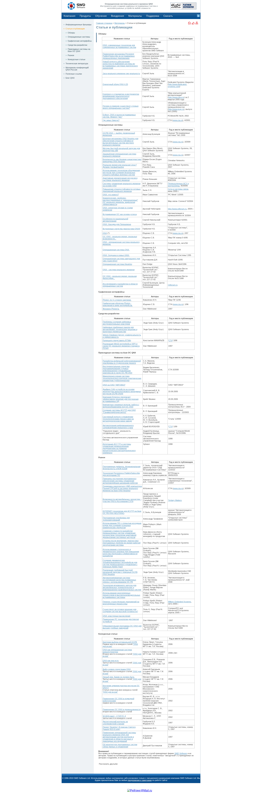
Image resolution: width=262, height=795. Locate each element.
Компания (69, 15)
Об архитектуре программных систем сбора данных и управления (120, 745)
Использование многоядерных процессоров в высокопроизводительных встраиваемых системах (121, 595)
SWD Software (180, 753)
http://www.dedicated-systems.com (177, 85)
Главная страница (104, 23)
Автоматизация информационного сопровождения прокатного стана (118, 426)
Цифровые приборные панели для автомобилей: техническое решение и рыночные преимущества (120, 329)
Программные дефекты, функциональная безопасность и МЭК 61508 (121, 467)
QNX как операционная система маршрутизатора (117, 651)
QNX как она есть (111, 660)
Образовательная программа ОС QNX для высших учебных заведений (122, 627)
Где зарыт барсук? (111, 120)
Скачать (168, 15)
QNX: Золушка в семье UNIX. (116, 255)
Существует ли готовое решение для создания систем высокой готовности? (120, 610)
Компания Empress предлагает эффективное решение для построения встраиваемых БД (120, 399)
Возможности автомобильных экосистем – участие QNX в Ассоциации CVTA (122, 500)
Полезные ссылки (74, 74)
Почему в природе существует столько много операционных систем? (120, 107)
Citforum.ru (173, 285)
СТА (171, 340)
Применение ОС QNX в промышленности (122, 709)
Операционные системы (79, 37)
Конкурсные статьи (76, 59)
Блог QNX (70, 78)
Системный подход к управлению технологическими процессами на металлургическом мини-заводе (118, 419)
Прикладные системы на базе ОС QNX (79, 50)
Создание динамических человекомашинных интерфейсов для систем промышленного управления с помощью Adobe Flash (120, 563)
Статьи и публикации (75, 29)
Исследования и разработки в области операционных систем (120, 285)
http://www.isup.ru (176, 109)
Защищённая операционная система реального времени (119, 155)
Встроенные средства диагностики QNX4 (121, 229)
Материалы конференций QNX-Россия (77, 69)
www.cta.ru (178, 120)
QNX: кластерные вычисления (116, 616)
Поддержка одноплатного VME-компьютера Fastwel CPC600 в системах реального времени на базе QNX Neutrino (122, 488)
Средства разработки (77, 45)
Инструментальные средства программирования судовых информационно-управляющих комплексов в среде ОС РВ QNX (117, 369)
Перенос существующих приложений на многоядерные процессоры (121, 603)
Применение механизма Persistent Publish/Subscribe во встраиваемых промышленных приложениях (119, 56)
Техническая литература (77, 63)
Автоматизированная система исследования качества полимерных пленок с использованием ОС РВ (119, 580)
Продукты (85, 15)
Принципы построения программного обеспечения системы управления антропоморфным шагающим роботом (120, 481)
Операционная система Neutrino (117, 264)
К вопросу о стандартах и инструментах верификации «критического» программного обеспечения (121, 96)
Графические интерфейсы (80, 41)
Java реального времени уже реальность (121, 73)
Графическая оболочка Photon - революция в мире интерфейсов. (118, 304)
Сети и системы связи (178, 189)
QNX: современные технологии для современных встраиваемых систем (119, 46)
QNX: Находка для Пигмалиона (117, 224)
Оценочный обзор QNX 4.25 (115, 84)
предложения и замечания (140, 780)
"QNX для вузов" (110, 692)
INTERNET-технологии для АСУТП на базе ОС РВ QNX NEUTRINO (122, 512)
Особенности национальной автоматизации (115, 220)
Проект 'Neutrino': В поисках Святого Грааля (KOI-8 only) (119, 728)
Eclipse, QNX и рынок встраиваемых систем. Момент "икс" (119, 116)
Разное (71, 55)
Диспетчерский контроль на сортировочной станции (115, 722)
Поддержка (152, 15)
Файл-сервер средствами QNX (117, 669)
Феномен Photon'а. (111, 309)
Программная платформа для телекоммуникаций (116, 519)
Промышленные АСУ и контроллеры (178, 184)
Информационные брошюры (78, 24)
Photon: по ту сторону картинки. (117, 300)
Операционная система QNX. (116, 250)
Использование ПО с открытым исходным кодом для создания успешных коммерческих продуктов (122, 525)
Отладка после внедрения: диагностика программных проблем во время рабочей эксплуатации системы (121, 543)
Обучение (101, 15)
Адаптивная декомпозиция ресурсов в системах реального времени (120, 179)
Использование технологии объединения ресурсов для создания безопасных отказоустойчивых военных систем (121, 172)
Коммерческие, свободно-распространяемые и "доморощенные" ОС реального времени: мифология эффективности (120, 201)
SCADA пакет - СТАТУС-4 (114, 716)
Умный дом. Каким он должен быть (118, 677)
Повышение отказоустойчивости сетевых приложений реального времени (122, 190)
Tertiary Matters (175, 500)
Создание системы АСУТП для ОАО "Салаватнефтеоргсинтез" (119, 411)
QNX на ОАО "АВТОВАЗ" (114, 385)
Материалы (135, 15)
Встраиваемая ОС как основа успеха (120, 214)
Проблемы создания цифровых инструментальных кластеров (117, 323)
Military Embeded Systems (179, 602)
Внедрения (117, 15)
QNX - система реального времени (119, 270)
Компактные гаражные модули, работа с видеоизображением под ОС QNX (121, 406)
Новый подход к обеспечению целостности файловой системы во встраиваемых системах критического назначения (120, 64)
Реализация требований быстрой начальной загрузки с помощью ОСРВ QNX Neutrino (120, 572)
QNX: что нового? (111, 195)
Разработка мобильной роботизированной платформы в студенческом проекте (122, 362)
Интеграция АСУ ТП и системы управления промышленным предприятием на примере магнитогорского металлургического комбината (119, 448)
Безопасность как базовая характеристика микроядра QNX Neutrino (122, 160)
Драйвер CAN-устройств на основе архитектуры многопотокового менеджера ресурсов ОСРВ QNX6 (122, 391)
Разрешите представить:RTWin (117, 340)
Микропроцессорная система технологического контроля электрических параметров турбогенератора (122, 378)
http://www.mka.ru (176, 97)
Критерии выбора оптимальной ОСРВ (120, 642)
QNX (105, 233)
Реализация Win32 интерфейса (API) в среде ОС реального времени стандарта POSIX (121, 346)
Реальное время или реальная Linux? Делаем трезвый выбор (120, 166)
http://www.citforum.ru (177, 209)
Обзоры (71, 33)
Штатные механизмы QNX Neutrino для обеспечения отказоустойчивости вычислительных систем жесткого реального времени (120, 141)
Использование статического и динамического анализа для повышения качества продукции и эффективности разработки (121, 552)
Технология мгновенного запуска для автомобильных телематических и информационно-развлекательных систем (122, 587)
